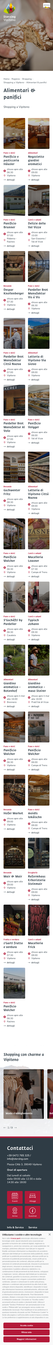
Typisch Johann (33, 622)
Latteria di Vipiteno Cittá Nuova (38, 494)
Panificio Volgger (34, 425)
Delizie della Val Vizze (37, 225)
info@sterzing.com (17, 1159)
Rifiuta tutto (26, 1332)
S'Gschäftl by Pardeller (13, 622)
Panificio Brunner (10, 225)
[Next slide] (15, 1127)
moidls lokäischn (35, 815)
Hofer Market (13, 813)
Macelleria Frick (35, 945)
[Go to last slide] (5, 1127)
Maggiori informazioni (26, 1339)
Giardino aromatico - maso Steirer (37, 687)
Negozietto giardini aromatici (36, 160)
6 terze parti (15, 1238)
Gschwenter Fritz (12, 492)
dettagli (11, 179)
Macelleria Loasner (35, 559)
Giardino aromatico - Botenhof (12, 687)
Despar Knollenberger (14, 291)
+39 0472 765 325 (18, 1155)
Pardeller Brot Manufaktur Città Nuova (14, 360)
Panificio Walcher (10, 559)
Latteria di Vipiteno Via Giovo (37, 360)
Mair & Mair (13, 876)
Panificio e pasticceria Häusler (11, 160)
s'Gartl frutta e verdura (13, 945)
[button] (49, 1234)
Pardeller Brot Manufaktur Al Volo (14, 427)
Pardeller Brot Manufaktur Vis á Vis (38, 293)
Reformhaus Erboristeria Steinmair (36, 880)
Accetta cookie (26, 1325)
